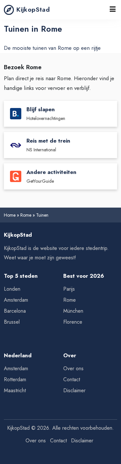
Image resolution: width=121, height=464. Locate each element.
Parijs (69, 289)
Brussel (12, 322)
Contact (71, 379)
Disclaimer (74, 390)
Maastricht (15, 390)
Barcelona (15, 311)
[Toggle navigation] (112, 10)
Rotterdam (15, 379)
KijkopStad (33, 9)
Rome (25, 215)
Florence (72, 322)
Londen (12, 289)
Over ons (73, 368)
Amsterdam (16, 300)
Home (9, 215)
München (73, 311)
